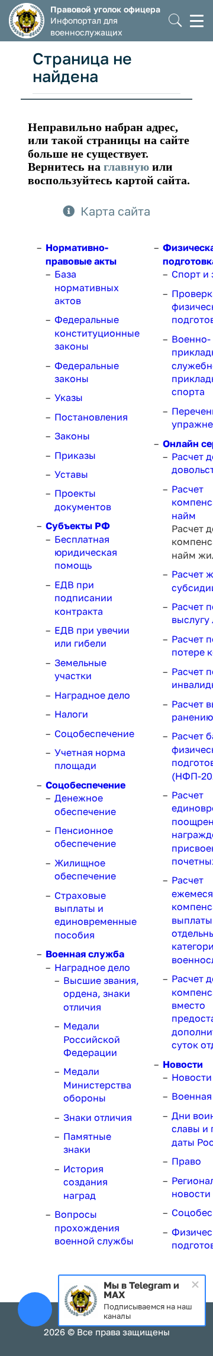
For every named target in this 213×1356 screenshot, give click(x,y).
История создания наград (85, 1182)
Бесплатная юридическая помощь (85, 552)
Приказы (75, 455)
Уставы (71, 474)
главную (126, 166)
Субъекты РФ (78, 526)
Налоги (71, 714)
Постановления (91, 417)
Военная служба (85, 954)
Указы (68, 397)
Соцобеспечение (94, 733)
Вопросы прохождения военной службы (94, 1227)
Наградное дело (92, 695)
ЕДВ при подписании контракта (83, 598)
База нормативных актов (86, 287)
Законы (72, 436)
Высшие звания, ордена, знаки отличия (101, 993)
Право (186, 1161)
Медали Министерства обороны (97, 1084)
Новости (183, 1064)
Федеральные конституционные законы (97, 333)
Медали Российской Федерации (91, 1039)
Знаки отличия (97, 1117)
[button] (175, 21)
